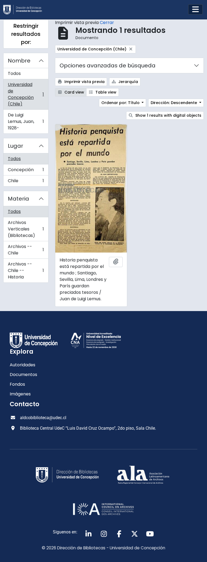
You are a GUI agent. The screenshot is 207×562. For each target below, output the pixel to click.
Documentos (23, 374)
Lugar (15, 146)
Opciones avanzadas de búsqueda (108, 65)
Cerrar (107, 22)
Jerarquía (127, 81)
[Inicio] (24, 9)
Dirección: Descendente (174, 102)
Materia (18, 198)
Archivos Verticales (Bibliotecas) (26, 229)
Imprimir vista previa (84, 81)
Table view (105, 92)
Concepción (26, 171)
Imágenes (20, 394)
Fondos (17, 384)
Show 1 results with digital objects (167, 115)
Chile (26, 182)
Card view (73, 92)
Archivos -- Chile (26, 249)
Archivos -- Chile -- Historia (26, 270)
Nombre (19, 60)
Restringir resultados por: (25, 34)
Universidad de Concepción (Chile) (26, 94)
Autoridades (22, 365)
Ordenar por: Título (121, 102)
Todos (14, 73)
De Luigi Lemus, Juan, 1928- (26, 121)
